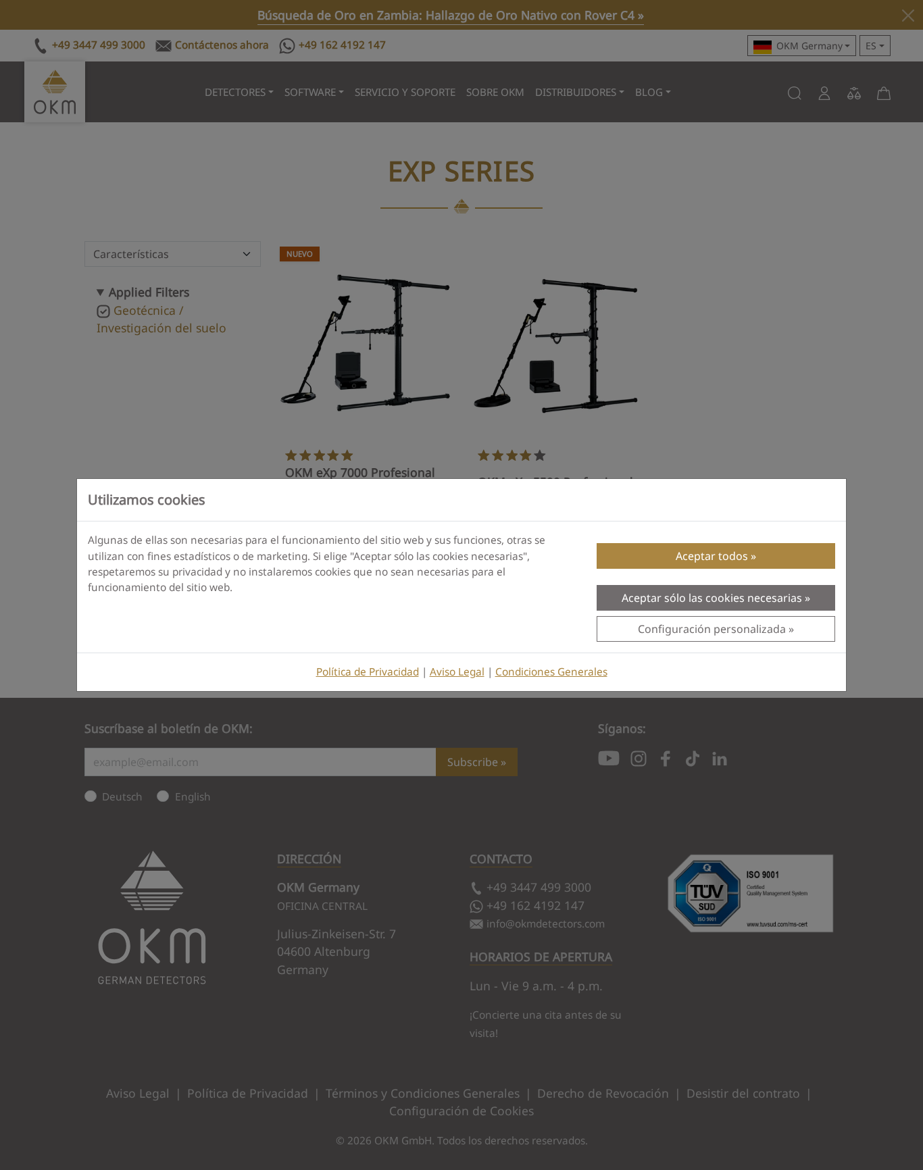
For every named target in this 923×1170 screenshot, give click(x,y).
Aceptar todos (712, 556)
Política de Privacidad (367, 672)
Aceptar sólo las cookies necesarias (712, 597)
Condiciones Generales (551, 672)
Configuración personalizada (712, 628)
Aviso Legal (457, 672)
